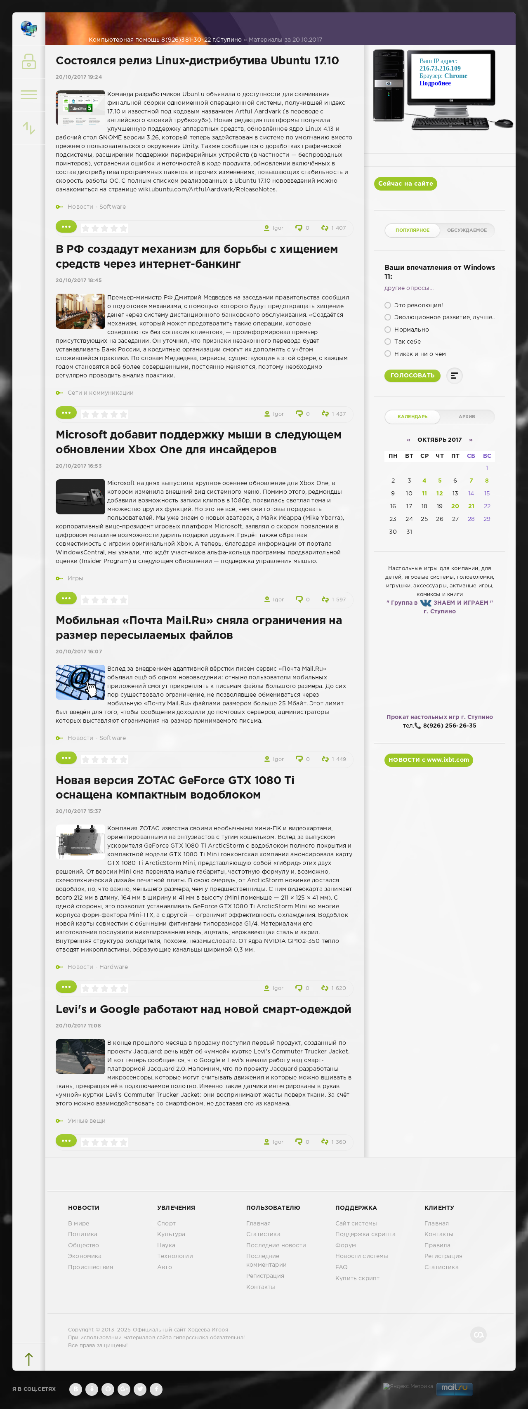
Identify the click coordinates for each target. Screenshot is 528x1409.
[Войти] (28, 61)
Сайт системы (356, 1223)
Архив (467, 417)
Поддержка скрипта (365, 1234)
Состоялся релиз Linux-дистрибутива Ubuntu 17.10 (197, 61)
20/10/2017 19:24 (79, 77)
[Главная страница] (28, 28)
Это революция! (418, 305)
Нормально (411, 330)
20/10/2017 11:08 (78, 1026)
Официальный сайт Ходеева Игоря (180, 1330)
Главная (258, 1223)
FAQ (341, 1267)
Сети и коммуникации (101, 393)
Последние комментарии (266, 1261)
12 (439, 493)
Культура (171, 1234)
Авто (164, 1267)
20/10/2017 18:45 (79, 280)
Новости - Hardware (98, 967)
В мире (78, 1223)
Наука (166, 1245)
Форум (345, 1245)
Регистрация (265, 1276)
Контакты (260, 1287)
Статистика (263, 1234)
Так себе (407, 341)
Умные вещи (87, 1121)
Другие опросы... (409, 288)
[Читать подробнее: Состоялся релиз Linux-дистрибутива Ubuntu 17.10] (66, 226)
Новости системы (362, 1256)
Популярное (412, 231)
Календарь (413, 417)
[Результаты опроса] (454, 376)
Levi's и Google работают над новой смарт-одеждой (203, 1010)
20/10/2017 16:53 (78, 466)
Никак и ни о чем (419, 354)
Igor (278, 228)
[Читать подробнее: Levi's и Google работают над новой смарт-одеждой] (66, 1140)
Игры (75, 578)
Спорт (166, 1223)
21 (471, 506)
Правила (437, 1245)
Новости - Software (97, 207)
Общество (83, 1245)
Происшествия (90, 1267)
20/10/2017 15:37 (78, 811)
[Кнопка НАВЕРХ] (28, 1359)
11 (424, 493)
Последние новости (276, 1245)
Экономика (85, 1256)
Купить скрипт (357, 1278)
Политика (82, 1234)
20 (455, 506)
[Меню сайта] (28, 94)
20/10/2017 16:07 (79, 652)
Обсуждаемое (467, 231)
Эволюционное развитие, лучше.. (444, 317)
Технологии (175, 1256)
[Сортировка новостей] (28, 127)
